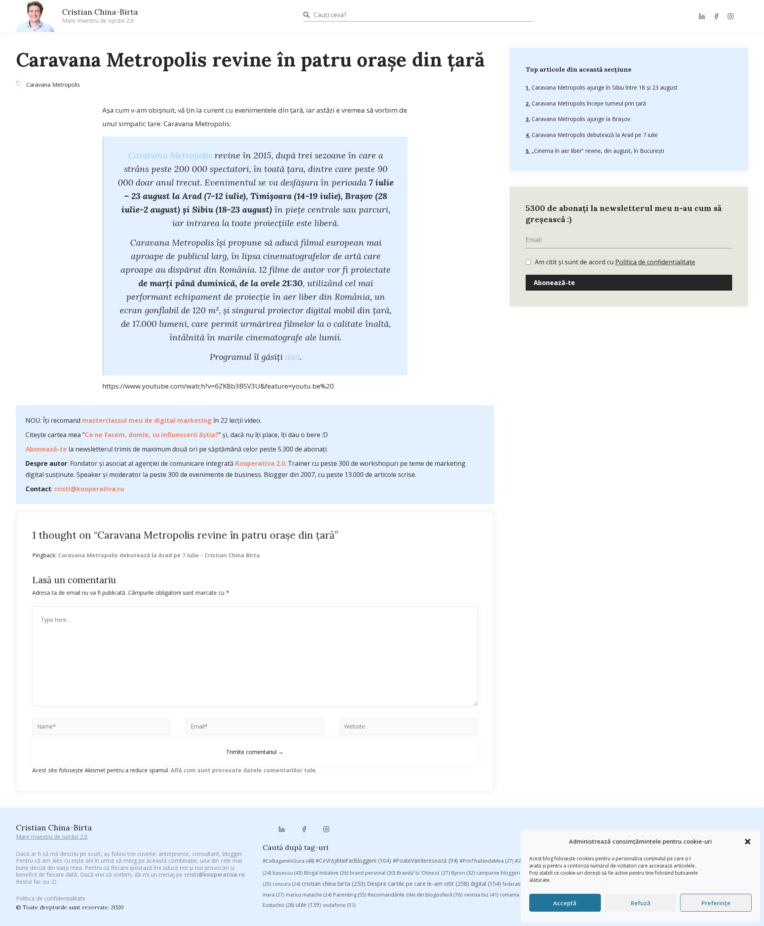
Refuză (641, 903)
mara (273, 894)
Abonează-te (46, 449)
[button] (748, 842)
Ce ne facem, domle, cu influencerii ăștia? (151, 434)
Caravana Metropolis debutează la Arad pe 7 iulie (594, 135)
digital (486, 883)
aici (292, 356)
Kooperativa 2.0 (260, 463)
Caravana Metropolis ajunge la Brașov (580, 119)
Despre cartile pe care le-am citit (418, 883)
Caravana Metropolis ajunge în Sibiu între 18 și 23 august (604, 87)
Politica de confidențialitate (655, 262)
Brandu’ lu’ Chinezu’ (423, 872)
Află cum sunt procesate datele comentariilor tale (243, 770)
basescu (287, 872)
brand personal (372, 872)
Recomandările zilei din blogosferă (415, 894)
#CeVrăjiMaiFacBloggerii (353, 860)
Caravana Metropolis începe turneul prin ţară (588, 103)
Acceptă (565, 903)
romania (514, 894)
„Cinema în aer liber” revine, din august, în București (597, 150)
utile (308, 904)
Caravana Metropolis (53, 84)
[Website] (408, 728)
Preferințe (716, 903)
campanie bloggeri (503, 872)
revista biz (481, 894)
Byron (463, 872)
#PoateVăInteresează (425, 860)
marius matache (308, 894)
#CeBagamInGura (288, 860)
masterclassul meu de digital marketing (147, 420)
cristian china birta (333, 883)
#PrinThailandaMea (486, 861)
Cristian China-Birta (100, 15)
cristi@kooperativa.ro (89, 488)
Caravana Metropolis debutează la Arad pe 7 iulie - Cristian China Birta (159, 555)
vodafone (339, 904)
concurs (286, 884)
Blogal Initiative (326, 872)
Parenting (349, 894)
